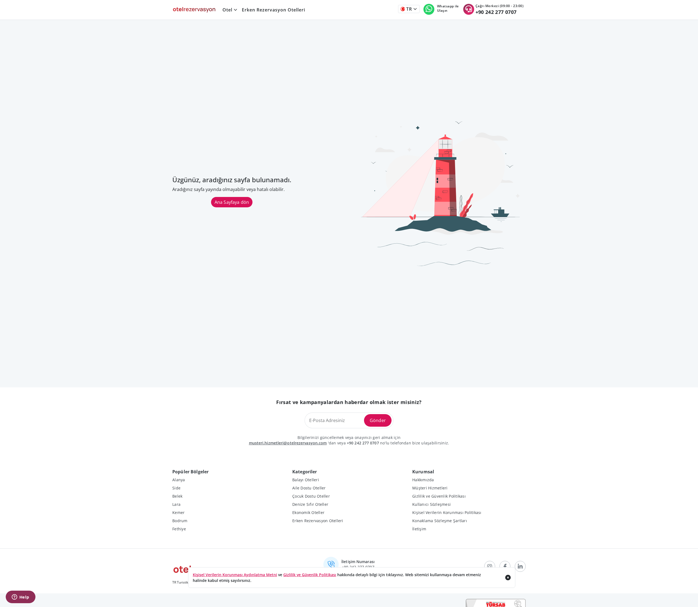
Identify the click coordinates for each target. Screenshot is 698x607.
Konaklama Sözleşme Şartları (439, 520)
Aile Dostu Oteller (309, 488)
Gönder (378, 420)
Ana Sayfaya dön (232, 202)
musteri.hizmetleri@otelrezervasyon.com (288, 442)
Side (176, 488)
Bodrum (180, 520)
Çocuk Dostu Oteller (311, 496)
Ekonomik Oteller (308, 512)
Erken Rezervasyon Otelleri (273, 10)
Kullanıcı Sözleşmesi (431, 504)
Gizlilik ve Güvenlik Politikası (439, 496)
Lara (176, 504)
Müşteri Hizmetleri (430, 488)
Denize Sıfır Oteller (310, 504)
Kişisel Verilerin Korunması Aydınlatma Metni (235, 574)
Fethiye (179, 528)
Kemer (178, 512)
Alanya (178, 479)
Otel (227, 10)
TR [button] (408, 9)
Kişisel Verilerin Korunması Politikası (447, 512)
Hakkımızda (423, 479)
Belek (177, 496)
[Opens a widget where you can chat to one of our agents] (20, 597)
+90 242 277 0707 (363, 442)
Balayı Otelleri (305, 479)
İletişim (419, 528)
